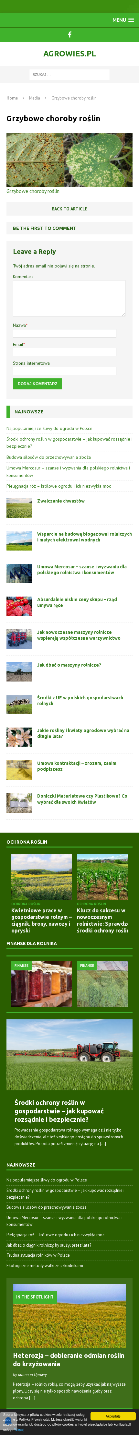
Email (18, 344)
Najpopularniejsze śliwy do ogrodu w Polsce (49, 428)
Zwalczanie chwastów (61, 501)
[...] (103, 1143)
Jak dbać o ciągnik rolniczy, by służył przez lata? (48, 1245)
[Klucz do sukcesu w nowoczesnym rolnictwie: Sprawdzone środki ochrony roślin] (107, 877)
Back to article (70, 209)
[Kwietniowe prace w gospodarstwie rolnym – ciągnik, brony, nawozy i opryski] (41, 877)
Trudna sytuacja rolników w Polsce (38, 1255)
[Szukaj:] (69, 74)
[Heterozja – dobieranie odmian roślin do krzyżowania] (69, 1344)
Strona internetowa (31, 363)
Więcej (19, 1429)
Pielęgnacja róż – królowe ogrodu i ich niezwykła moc (58, 486)
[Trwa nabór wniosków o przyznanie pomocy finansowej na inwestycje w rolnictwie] (107, 984)
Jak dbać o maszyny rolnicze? (69, 665)
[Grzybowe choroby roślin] (69, 182)
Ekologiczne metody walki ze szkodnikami (44, 1265)
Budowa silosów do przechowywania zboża (48, 457)
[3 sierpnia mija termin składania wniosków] (41, 984)
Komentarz (23, 276)
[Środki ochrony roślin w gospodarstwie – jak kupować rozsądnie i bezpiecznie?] (69, 1054)
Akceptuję (113, 1416)
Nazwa (19, 325)
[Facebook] (69, 35)
